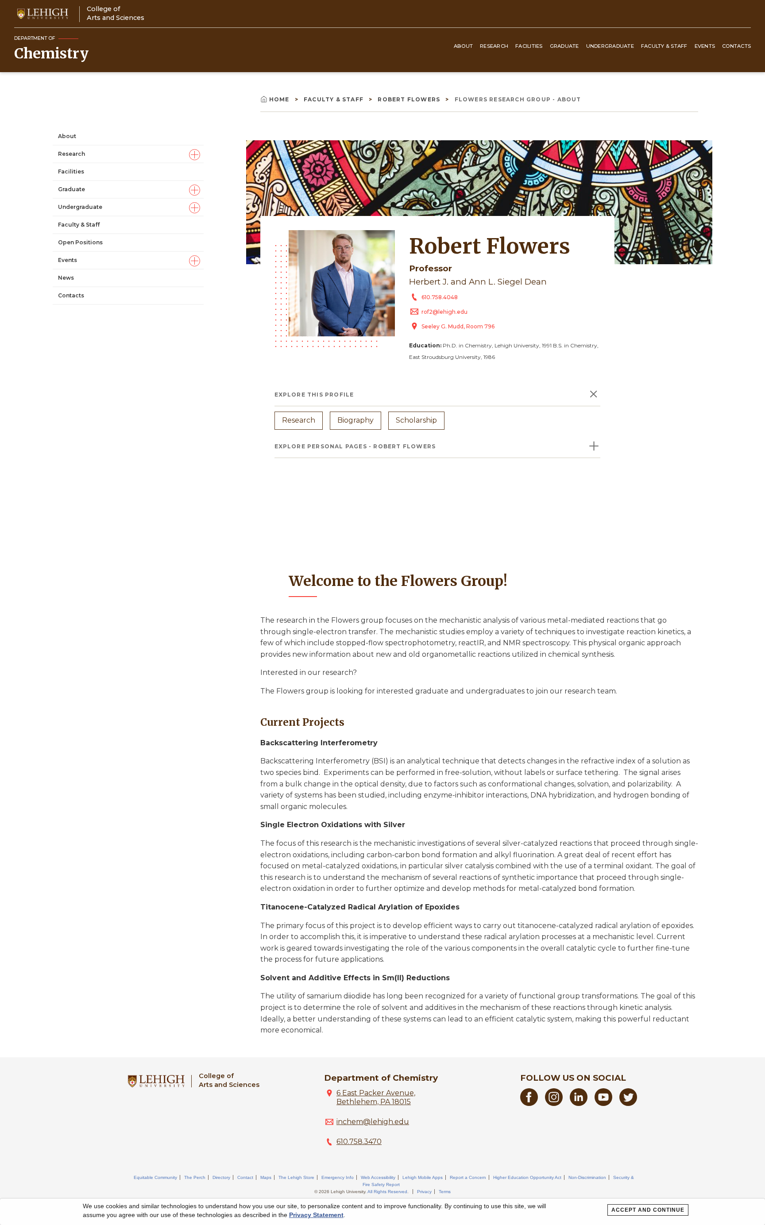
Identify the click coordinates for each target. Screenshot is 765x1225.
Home (280, 99)
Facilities (529, 46)
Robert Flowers (410, 99)
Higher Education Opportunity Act (527, 1177)
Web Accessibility (378, 1177)
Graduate (564, 46)
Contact (245, 1177)
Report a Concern (468, 1177)
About (463, 46)
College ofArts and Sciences (115, 13)
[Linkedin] (578, 1103)
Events (705, 46)
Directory (221, 1177)
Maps (265, 1177)
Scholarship (416, 420)
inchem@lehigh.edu (372, 1121)
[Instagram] (554, 1103)
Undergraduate (610, 46)
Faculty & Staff (664, 46)
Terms (445, 1191)
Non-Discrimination (587, 1177)
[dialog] (382, 1211)
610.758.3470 (359, 1141)
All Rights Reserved (387, 1191)
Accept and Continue (647, 1210)
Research (494, 46)
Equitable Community (155, 1177)
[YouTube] (603, 1103)
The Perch (194, 1177)
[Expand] (194, 154)
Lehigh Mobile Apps (422, 1177)
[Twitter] (628, 1103)
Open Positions (80, 242)
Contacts (736, 46)
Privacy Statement (316, 1214)
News (66, 277)
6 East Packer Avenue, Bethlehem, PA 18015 (375, 1097)
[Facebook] (529, 1103)
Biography (355, 420)
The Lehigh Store (296, 1177)
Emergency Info (337, 1177)
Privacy (424, 1191)
